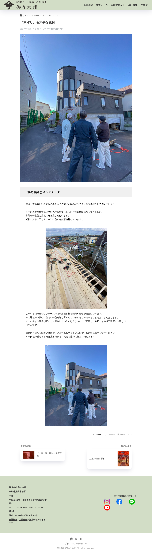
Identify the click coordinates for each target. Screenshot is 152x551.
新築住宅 (88, 5)
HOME (78, 539)
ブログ (144, 5)
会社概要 (132, 5)
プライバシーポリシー (75, 544)
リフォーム (102, 5)
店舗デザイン (118, 5)
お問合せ (23, 519)
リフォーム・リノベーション (118, 434)
